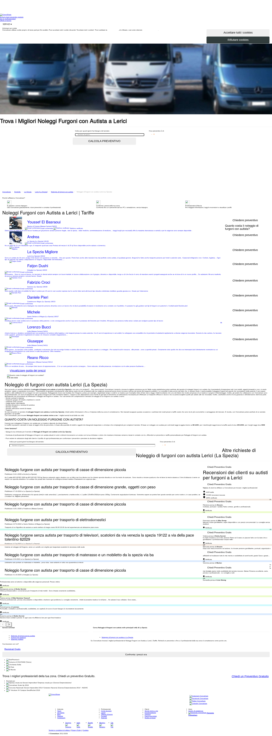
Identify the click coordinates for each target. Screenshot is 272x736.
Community (61, 718)
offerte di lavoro (5, 20)
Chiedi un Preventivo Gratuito (250, 676)
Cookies (85, 730)
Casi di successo (151, 716)
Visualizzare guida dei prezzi (28, 370)
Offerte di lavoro (107, 714)
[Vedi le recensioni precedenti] (3, 624)
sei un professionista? (8, 19)
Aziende (104, 718)
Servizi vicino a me (151, 711)
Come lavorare (106, 711)
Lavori (103, 712)
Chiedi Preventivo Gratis (219, 467)
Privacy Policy (76, 730)
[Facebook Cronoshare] (199, 699)
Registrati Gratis (12, 649)
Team (59, 711)
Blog (59, 714)
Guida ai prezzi (150, 718)
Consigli (104, 716)
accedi (2, 17)
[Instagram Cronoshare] (199, 696)
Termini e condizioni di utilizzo (59, 730)
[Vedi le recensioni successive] (9, 624)
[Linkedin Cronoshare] (198, 704)
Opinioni (148, 714)
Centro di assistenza (195, 711)
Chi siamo (60, 712)
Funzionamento (150, 712)
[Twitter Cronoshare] (198, 701)
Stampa (60, 716)
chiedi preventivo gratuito (14, 17)
